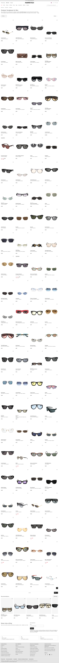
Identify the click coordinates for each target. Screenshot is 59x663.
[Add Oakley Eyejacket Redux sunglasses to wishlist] (42, 138)
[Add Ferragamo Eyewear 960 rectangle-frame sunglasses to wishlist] (28, 256)
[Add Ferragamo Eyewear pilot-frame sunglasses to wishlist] (13, 138)
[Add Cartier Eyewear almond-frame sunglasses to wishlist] (42, 233)
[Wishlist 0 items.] (55, 3)
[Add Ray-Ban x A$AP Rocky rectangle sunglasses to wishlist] (57, 422)
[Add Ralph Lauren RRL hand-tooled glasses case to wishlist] (28, 44)
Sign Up (32, 628)
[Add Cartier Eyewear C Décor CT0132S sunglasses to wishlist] (13, 445)
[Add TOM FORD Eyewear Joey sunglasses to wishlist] (57, 445)
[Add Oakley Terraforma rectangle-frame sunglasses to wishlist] (42, 91)
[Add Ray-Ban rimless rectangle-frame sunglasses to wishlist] (28, 209)
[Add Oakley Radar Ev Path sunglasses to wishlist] (57, 375)
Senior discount (32, 655)
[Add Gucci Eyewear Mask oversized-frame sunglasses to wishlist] (42, 67)
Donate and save (32, 654)
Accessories (6, 7)
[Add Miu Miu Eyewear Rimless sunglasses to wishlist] (13, 422)
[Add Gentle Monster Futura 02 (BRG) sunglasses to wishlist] (28, 162)
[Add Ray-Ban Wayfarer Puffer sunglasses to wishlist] (13, 398)
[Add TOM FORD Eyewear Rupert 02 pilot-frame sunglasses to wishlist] (28, 518)
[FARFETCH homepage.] (29, 2)
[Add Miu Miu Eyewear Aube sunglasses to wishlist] (13, 67)
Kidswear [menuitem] (11, 2)
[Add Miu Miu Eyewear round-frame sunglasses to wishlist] (13, 256)
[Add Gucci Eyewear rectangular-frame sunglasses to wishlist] (28, 422)
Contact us (2, 645)
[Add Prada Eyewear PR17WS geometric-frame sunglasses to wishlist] (13, 91)
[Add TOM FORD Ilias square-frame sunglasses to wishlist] (42, 304)
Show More (55, 596)
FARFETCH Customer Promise (5, 655)
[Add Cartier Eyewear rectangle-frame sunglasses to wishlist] (13, 20)
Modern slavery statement (19, 651)
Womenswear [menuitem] (3, 2)
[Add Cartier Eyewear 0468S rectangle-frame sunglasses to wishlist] (57, 281)
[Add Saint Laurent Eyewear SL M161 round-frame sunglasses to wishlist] (42, 186)
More (38, 12)
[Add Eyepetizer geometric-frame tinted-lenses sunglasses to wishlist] (57, 328)
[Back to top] (57, 588)
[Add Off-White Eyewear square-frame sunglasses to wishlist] (28, 470)
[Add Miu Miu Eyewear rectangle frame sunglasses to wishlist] (42, 20)
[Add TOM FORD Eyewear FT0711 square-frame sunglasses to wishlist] (28, 20)
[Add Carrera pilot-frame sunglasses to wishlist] (28, 493)
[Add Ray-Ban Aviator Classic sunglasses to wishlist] (57, 304)
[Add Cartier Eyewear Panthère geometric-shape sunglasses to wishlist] (42, 493)
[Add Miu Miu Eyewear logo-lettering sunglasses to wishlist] (13, 114)
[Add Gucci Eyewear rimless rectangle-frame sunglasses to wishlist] (28, 91)
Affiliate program (32, 645)
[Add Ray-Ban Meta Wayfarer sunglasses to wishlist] (42, 114)
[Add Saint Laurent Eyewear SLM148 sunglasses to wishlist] (42, 445)
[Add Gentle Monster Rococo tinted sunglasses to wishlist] (57, 162)
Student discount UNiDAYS (34, 648)
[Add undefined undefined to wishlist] (12, 599)
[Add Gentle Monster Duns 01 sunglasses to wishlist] (13, 209)
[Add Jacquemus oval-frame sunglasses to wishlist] (28, 281)
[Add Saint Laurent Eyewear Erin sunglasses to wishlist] (42, 351)
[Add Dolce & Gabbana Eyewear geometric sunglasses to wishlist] (28, 138)
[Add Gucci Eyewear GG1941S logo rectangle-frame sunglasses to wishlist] (42, 470)
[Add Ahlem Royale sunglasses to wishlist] (57, 186)
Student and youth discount (34, 651)
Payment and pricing (4, 651)
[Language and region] (51, 3)
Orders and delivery (4, 648)
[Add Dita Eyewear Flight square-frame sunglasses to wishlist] (13, 375)
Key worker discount (33, 652)
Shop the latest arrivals (31, 0)
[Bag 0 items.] (57, 3)
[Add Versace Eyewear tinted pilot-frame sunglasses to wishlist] (57, 493)
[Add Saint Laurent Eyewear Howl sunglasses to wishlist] (57, 470)
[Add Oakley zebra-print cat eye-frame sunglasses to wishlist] (57, 67)
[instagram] (45, 655)
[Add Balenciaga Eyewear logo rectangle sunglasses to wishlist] (13, 281)
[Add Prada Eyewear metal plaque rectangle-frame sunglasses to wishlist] (13, 493)
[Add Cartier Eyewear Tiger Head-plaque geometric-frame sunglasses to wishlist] (42, 542)
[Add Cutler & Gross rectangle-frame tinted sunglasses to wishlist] (42, 375)
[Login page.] (53, 3)
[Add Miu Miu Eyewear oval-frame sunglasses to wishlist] (13, 470)
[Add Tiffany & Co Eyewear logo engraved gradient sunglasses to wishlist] (42, 281)
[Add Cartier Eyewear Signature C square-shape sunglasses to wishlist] (28, 375)
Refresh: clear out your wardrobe (49, 647)
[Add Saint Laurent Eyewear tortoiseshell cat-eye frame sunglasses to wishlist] (28, 542)
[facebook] (50, 655)
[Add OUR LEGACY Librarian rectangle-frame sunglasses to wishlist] (28, 233)
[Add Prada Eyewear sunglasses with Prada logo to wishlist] (13, 304)
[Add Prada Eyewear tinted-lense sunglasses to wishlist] (57, 518)
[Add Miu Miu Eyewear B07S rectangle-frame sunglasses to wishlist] (28, 186)
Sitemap (17, 654)
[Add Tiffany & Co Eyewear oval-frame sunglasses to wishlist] (13, 186)
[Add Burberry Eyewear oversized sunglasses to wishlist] (42, 518)
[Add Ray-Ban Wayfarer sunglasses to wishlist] (42, 209)
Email (30, 624)
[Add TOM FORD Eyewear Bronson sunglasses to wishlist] (57, 44)
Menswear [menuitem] (7, 2)
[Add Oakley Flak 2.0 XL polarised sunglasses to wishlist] (42, 566)
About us (17, 645)
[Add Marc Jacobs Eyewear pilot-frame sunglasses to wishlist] (57, 542)
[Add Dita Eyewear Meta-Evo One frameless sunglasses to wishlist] (28, 328)
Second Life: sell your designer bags (50, 649)
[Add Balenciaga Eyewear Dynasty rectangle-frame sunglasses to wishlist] (28, 304)
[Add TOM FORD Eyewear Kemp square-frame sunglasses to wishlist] (57, 233)
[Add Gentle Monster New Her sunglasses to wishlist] (13, 351)
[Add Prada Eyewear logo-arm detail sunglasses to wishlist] (13, 44)
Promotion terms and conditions (5, 654)
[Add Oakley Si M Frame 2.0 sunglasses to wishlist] (57, 398)
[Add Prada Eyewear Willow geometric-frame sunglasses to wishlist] (57, 209)
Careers (17, 648)
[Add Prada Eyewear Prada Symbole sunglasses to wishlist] (13, 162)
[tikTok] (48, 655)
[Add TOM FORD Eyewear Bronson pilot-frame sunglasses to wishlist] (13, 328)
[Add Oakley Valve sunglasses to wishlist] (42, 422)
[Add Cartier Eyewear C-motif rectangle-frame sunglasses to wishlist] (57, 566)
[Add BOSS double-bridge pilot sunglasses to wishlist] (28, 445)
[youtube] (52, 655)
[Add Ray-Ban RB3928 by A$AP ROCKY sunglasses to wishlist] (57, 256)
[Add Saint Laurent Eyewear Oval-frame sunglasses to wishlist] (28, 67)
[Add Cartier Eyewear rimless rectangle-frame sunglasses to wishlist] (42, 44)
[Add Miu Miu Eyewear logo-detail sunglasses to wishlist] (42, 328)
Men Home (2, 7)
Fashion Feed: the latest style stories (50, 650)
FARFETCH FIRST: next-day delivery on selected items (50, 646)
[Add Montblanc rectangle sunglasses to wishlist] (57, 138)
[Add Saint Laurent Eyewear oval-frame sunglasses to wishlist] (28, 114)
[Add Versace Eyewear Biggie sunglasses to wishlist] (28, 351)
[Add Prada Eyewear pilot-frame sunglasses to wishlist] (13, 566)
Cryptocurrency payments (5, 652)
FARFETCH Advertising (19, 652)
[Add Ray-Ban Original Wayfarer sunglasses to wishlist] (13, 518)
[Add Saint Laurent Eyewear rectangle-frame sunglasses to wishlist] (57, 20)
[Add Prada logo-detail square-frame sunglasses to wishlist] (13, 233)
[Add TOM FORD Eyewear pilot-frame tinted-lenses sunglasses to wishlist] (42, 162)
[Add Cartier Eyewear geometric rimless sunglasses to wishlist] (57, 114)
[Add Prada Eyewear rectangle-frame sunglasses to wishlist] (57, 351)
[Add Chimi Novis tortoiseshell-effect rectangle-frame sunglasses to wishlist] (28, 398)
